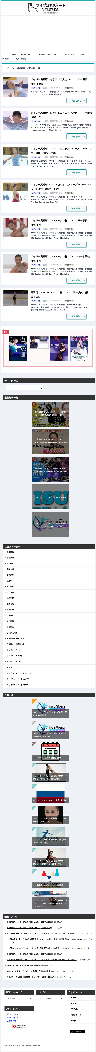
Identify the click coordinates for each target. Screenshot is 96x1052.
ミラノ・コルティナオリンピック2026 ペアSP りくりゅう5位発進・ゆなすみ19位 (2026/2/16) (50, 903)
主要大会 (42, 54)
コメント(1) (36, 88)
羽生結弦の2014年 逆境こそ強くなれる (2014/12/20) (29, 922)
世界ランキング (69, 54)
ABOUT (82, 54)
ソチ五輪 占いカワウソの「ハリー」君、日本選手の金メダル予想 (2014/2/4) (38, 948)
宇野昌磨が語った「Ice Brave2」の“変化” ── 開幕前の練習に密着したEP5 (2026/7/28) (50, 415)
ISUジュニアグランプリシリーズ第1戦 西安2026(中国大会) (30, 971)
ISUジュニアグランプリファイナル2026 (50, 497)
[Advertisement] (48, 33)
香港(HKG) (69, 88)
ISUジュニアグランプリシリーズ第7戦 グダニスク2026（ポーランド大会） (51, 524)
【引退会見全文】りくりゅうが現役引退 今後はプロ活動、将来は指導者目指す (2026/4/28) (44, 939)
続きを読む (76, 101)
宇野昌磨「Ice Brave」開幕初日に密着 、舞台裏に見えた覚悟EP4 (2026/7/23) (51, 470)
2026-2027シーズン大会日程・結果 (47, 758)
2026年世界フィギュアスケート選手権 (48, 885)
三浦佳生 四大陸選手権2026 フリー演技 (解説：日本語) (30, 977)
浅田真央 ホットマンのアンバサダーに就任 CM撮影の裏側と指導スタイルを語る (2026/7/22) (51, 442)
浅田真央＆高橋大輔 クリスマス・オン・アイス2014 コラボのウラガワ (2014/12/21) (42, 933)
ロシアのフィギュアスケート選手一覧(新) (49, 800)
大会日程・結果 (25, 54)
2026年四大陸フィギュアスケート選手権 (23, 965)
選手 (54, 54)
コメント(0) (36, 121)
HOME (14, 54)
